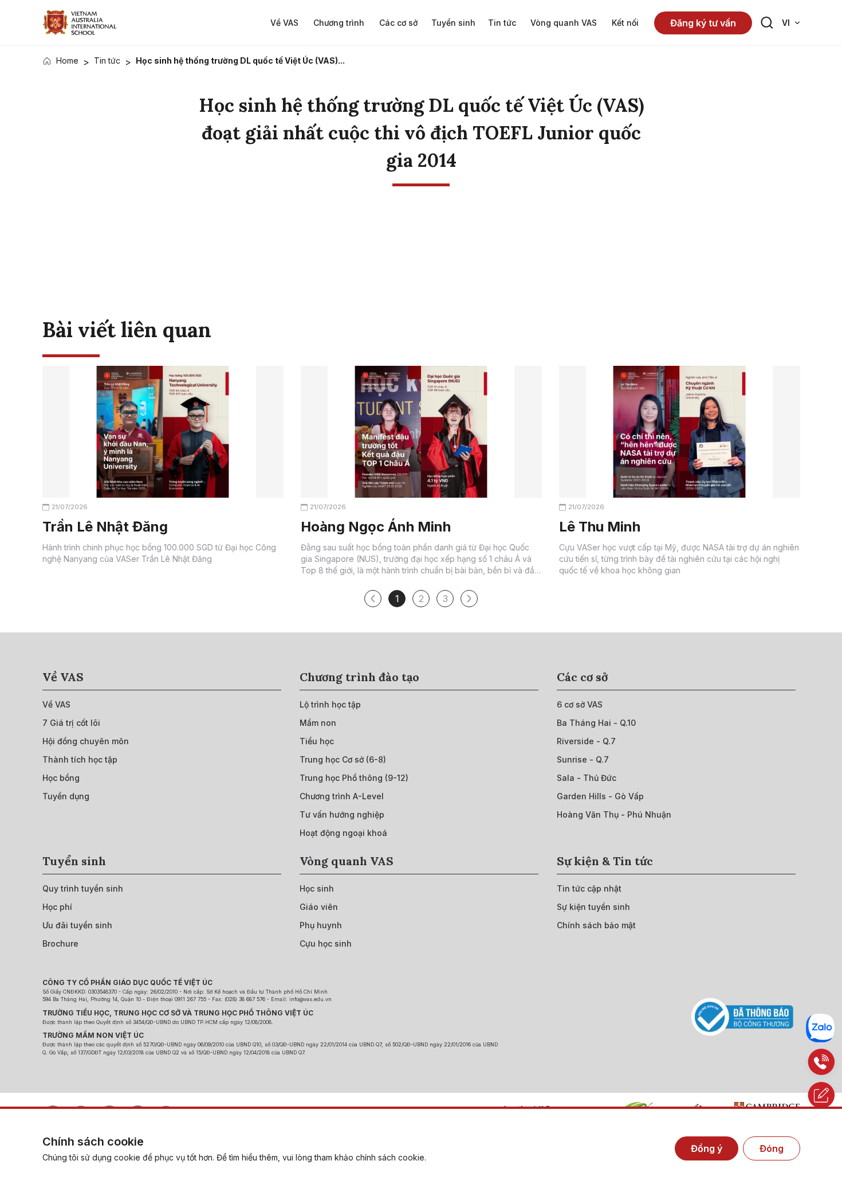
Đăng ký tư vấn (703, 23)
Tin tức (107, 60)
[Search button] (767, 23)
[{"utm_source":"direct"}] (79, 22)
